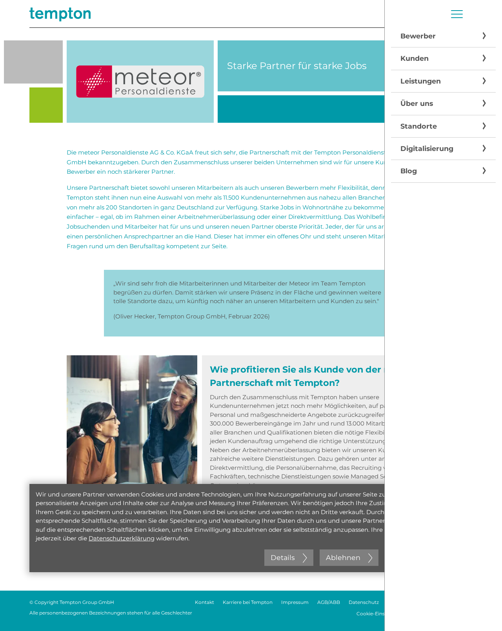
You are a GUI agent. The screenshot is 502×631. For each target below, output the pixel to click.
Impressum (295, 602)
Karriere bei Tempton (248, 602)
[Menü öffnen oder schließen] (457, 14)
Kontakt (204, 602)
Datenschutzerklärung (122, 538)
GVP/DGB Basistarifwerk (444, 613)
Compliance (458, 602)
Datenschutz (364, 602)
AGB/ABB (328, 602)
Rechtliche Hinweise (411, 602)
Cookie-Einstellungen (381, 613)
